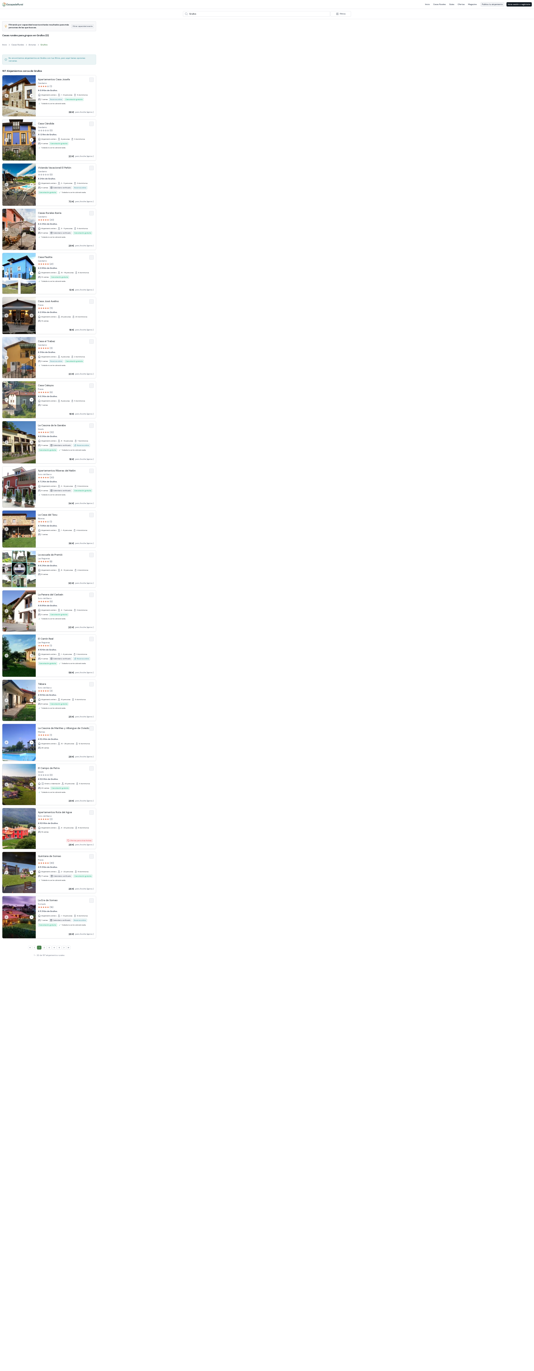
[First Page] (30, 948)
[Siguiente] (32, 96)
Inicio (427, 4)
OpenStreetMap (527, 1370)
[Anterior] (6, 96)
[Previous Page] (34, 948)
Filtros (343, 13)
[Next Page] (64, 948)
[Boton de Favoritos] (91, 79)
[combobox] (256, 14)
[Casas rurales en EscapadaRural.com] (12, 4)
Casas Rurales (439, 4)
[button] (306, 700)
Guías (451, 4)
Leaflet (507, 1370)
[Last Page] (68, 948)
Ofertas (461, 4)
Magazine (472, 4)
